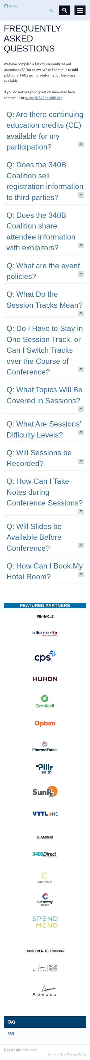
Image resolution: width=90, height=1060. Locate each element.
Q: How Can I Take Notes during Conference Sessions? (44, 492)
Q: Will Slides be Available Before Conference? (34, 537)
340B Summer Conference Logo (24, 6)
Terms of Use (56, 1054)
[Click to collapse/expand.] (81, 144)
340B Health (29, 1050)
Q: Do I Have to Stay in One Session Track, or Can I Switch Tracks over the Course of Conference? (44, 350)
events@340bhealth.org (43, 98)
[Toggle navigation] (80, 10)
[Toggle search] (64, 10)
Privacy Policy (76, 1054)
